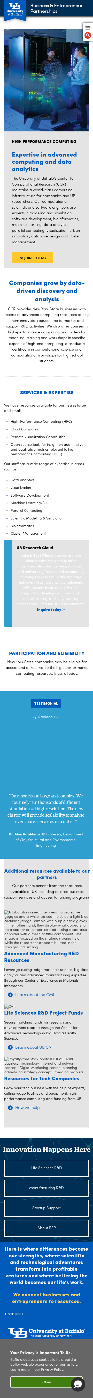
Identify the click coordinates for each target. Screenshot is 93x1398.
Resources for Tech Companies (41, 1078)
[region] (46, 1368)
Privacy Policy (52, 1370)
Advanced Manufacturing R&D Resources (41, 956)
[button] (78, 1384)
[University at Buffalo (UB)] (15, 8)
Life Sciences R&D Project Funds (43, 1012)
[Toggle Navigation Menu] (88, 32)
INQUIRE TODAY (33, 257)
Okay (46, 1382)
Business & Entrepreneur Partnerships (56, 8)
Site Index (15, 1314)
